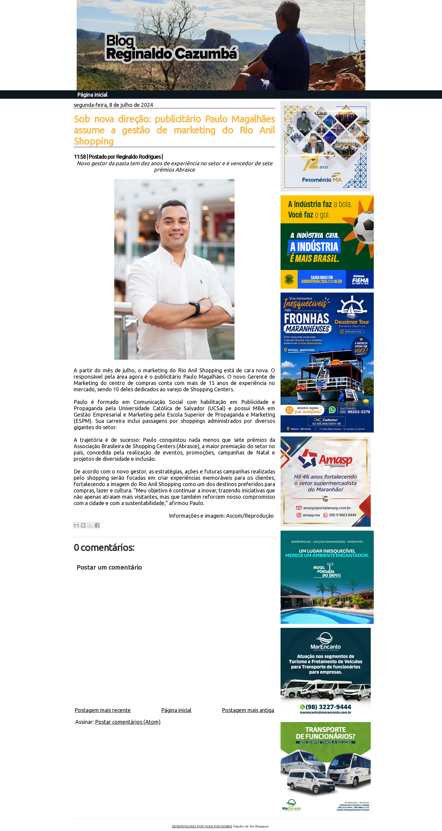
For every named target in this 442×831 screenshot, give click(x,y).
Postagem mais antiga (248, 710)
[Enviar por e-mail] (76, 525)
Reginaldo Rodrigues (138, 156)
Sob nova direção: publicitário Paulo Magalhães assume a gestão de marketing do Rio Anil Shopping (174, 129)
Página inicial (92, 94)
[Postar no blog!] (83, 525)
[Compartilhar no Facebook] (97, 525)
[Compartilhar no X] (90, 525)
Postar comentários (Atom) (128, 722)
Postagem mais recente (103, 710)
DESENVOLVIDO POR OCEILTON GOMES (202, 826)
